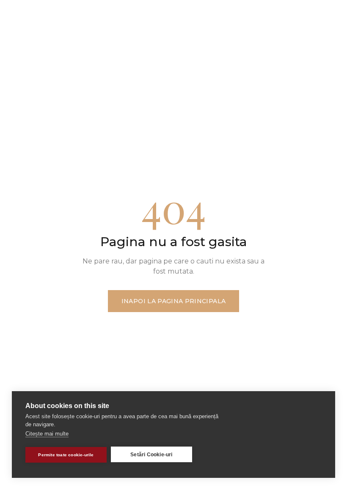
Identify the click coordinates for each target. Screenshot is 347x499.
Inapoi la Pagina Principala (173, 301)
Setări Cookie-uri (151, 455)
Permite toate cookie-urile (66, 454)
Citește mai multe (47, 433)
